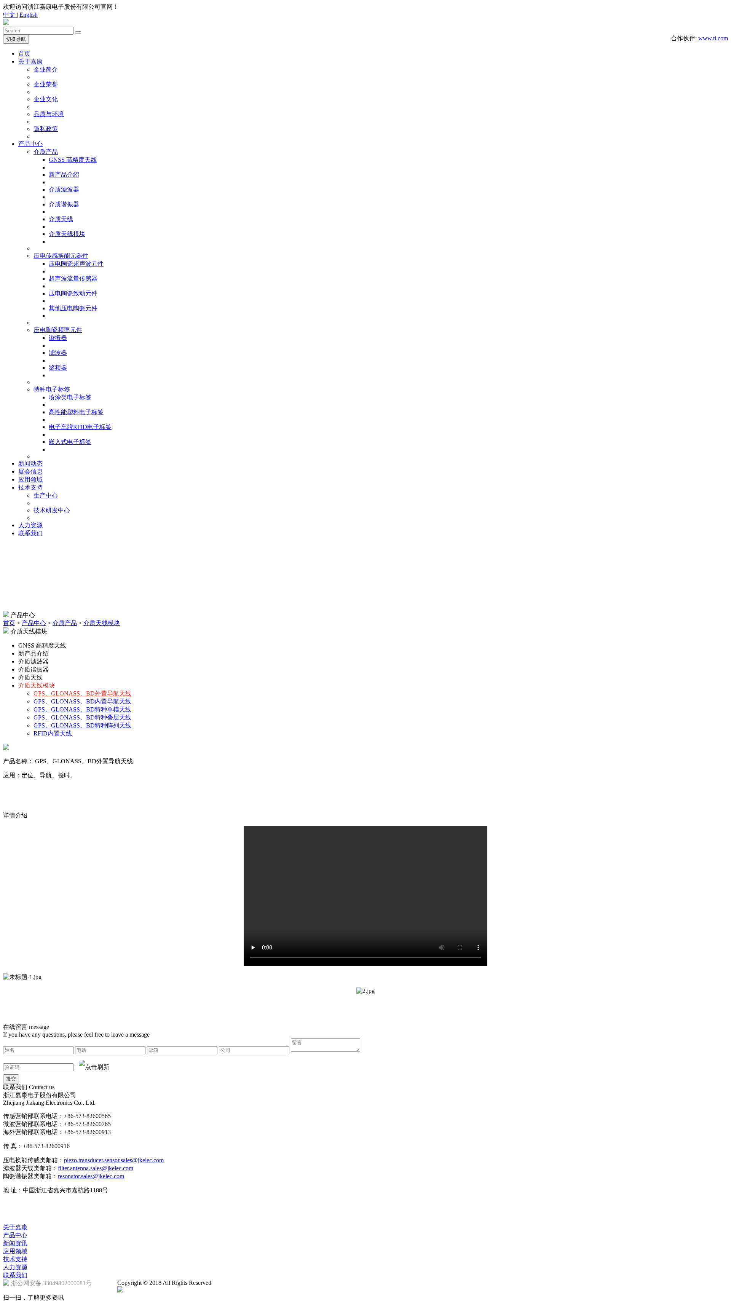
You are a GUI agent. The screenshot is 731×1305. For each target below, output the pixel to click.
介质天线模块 (67, 234)
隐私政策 (46, 129)
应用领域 (30, 479)
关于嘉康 (30, 61)
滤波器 (58, 352)
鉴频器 (58, 367)
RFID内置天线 (53, 733)
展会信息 (30, 471)
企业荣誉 (46, 84)
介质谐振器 (64, 204)
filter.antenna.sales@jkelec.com (95, 1168)
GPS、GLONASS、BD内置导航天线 (82, 701)
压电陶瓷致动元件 (73, 293)
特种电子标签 (52, 389)
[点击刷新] (94, 1067)
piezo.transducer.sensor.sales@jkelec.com (114, 1160)
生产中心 (46, 495)
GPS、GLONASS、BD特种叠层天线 (82, 717)
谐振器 (58, 338)
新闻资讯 (15, 1243)
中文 (10, 14)
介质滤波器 (64, 189)
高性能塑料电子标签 (76, 412)
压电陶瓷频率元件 (58, 330)
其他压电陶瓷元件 (73, 308)
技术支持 (30, 487)
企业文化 (46, 99)
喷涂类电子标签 (70, 397)
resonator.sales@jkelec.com (91, 1176)
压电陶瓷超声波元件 (76, 263)
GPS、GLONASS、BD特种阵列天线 (82, 725)
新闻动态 (30, 463)
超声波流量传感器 (73, 278)
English (28, 14)
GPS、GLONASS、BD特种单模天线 (82, 709)
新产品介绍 (64, 174)
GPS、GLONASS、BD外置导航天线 (82, 693)
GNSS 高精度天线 (73, 159)
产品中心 (30, 143)
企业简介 (46, 69)
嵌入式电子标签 (70, 442)
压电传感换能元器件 (61, 255)
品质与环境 (49, 114)
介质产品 (46, 151)
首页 (24, 53)
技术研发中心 (52, 510)
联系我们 (30, 533)
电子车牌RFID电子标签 (80, 427)
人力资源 (30, 525)
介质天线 (61, 219)
